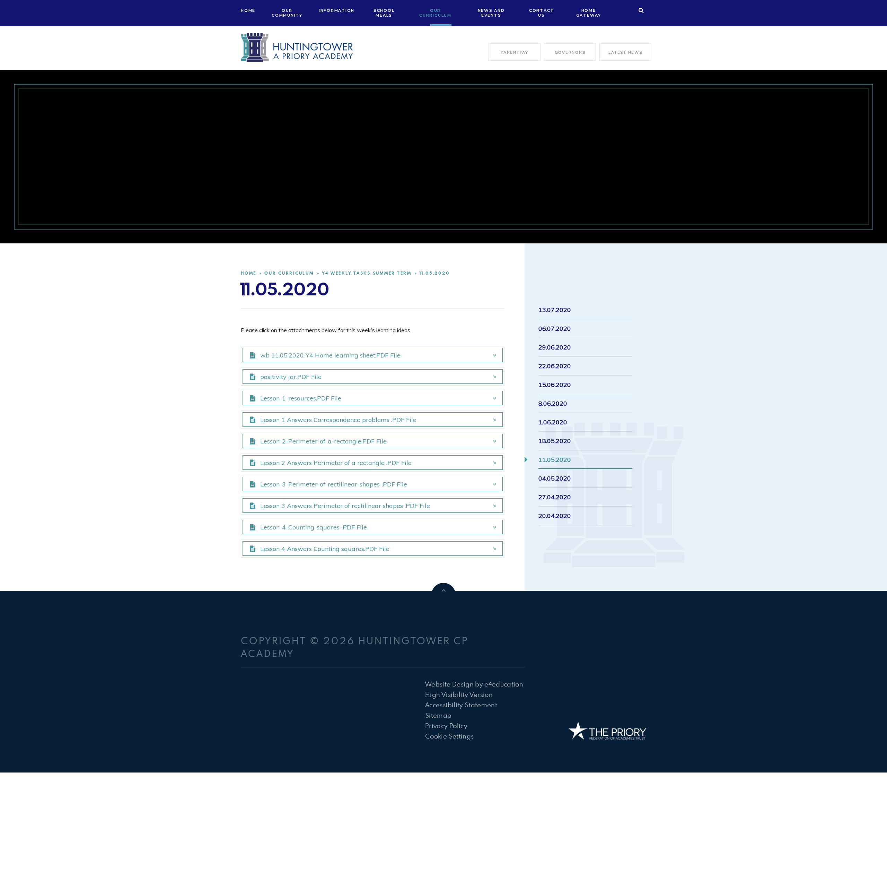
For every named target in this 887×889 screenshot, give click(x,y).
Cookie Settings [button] (449, 736)
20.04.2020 (554, 516)
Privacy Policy (446, 725)
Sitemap (438, 715)
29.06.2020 (554, 347)
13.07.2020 (554, 310)
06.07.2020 (554, 329)
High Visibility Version (459, 694)
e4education (503, 684)
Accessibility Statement (461, 704)
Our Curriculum (289, 273)
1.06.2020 (552, 422)
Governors (570, 52)
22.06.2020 (554, 366)
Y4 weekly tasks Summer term (367, 273)
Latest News (625, 52)
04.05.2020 (554, 478)
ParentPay (514, 52)
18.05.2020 (554, 441)
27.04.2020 (554, 497)
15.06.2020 (554, 385)
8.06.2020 (552, 403)
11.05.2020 (435, 273)
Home (248, 273)
